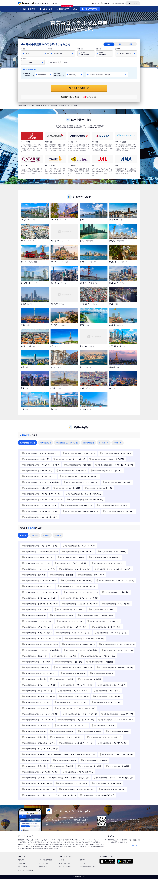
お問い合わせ (43, 867)
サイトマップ (84, 863)
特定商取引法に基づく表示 (87, 867)
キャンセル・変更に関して (25, 870)
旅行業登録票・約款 (64, 863)
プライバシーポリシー (65, 867)
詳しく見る (135, 846)
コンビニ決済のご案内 (45, 860)
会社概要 (61, 860)
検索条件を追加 (30, 69)
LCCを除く (64, 62)
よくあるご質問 (43, 863)
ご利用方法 (93, 3)
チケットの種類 (22, 867)
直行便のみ (53, 62)
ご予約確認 (21, 860)
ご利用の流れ (21, 863)
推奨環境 (82, 860)
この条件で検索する (80, 88)
